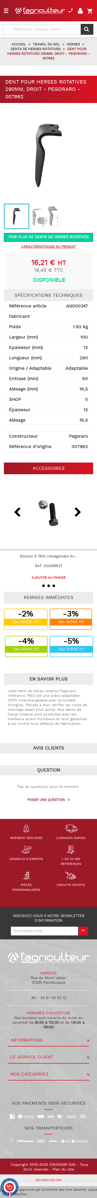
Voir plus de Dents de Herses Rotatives (49, 237)
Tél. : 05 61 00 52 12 (48, 998)
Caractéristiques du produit (48, 247)
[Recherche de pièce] (87, 29)
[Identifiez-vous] (81, 12)
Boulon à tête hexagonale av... (48, 556)
